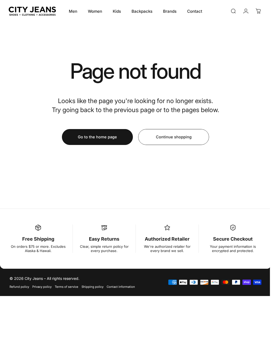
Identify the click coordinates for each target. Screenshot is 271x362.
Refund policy (19, 287)
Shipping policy (92, 287)
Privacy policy (42, 287)
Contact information (121, 287)
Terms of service (66, 287)
